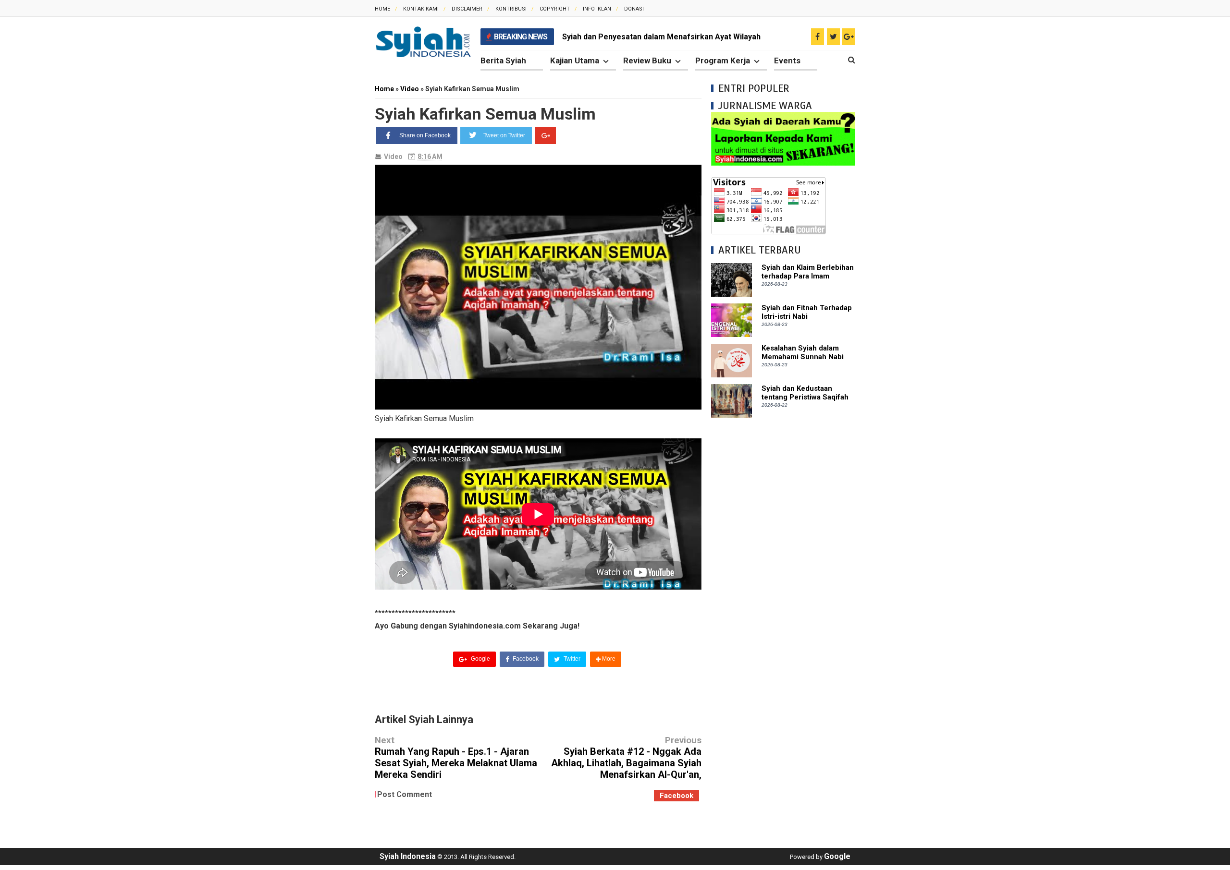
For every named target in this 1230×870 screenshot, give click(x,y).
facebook (676, 795)
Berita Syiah (503, 60)
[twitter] (833, 36)
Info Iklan (597, 9)
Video (393, 156)
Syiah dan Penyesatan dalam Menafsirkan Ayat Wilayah (661, 36)
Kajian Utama (574, 60)
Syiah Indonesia (408, 856)
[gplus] (848, 36)
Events (787, 60)
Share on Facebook (425, 135)
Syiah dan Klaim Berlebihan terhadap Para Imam (808, 271)
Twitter (571, 658)
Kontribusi (511, 9)
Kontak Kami (421, 9)
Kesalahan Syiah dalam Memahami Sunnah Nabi (803, 352)
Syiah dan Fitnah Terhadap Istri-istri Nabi (807, 312)
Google (479, 658)
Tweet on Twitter (504, 135)
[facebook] (817, 36)
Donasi (634, 9)
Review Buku (647, 60)
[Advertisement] (783, 571)
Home (382, 9)
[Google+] (545, 135)
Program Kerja (722, 60)
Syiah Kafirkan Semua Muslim (485, 113)
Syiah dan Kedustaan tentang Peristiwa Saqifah (805, 392)
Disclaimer (467, 9)
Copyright (555, 9)
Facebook (525, 658)
